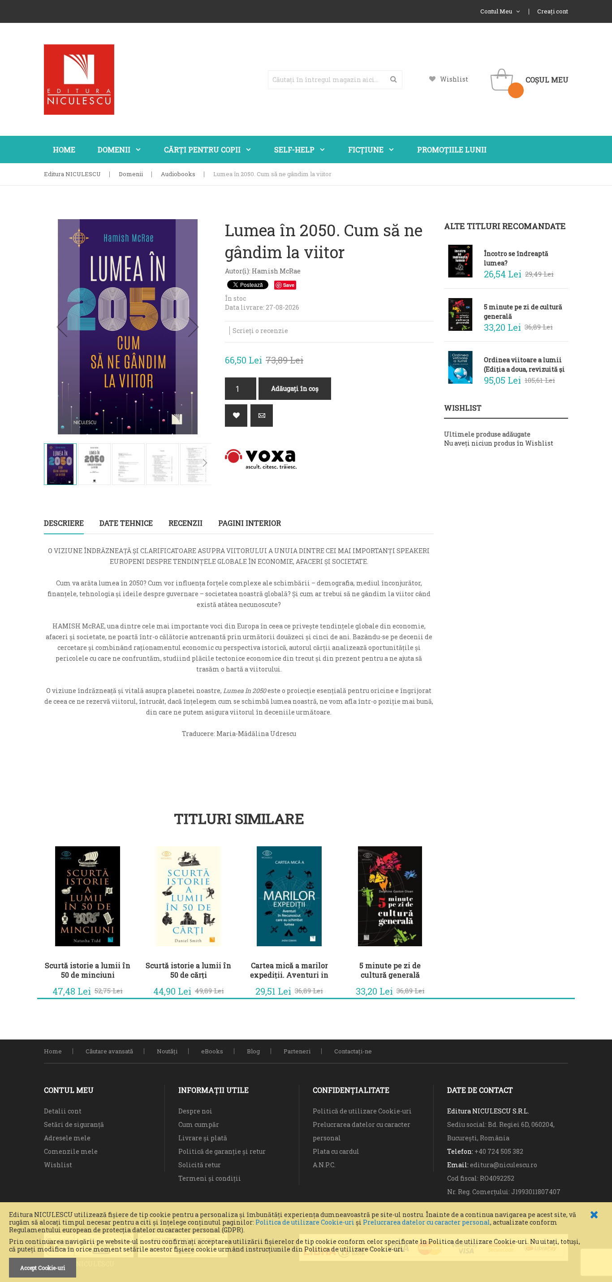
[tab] (64, 523)
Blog (253, 1051)
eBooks (212, 1051)
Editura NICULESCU (72, 174)
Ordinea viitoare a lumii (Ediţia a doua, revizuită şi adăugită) (524, 364)
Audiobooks (178, 174)
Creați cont (552, 11)
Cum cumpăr (198, 1124)
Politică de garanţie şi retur (222, 1151)
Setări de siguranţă (74, 1124)
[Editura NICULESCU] (79, 79)
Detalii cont (63, 1111)
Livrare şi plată (202, 1138)
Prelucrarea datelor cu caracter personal (426, 1222)
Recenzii (185, 523)
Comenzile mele (71, 1151)
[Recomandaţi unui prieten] (261, 415)
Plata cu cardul (336, 1151)
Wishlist (454, 79)
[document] (306, 1244)
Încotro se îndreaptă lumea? (516, 258)
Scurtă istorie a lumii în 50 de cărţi (188, 970)
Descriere (64, 523)
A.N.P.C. (324, 1165)
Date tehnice (126, 523)
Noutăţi (167, 1051)
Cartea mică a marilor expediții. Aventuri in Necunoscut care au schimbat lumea (289, 970)
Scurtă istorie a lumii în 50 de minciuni (87, 970)
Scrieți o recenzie (260, 330)
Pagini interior (249, 523)
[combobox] (335, 79)
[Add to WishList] (118, 989)
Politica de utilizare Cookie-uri (304, 1222)
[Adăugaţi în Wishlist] (236, 415)
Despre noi (195, 1111)
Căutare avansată (109, 1051)
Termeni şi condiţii (209, 1178)
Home (53, 1051)
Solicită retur (199, 1165)
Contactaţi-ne (353, 1051)
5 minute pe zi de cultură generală (390, 970)
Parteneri (297, 1051)
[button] (62, 326)
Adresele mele (67, 1138)
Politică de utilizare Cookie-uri (362, 1111)
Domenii (131, 174)
